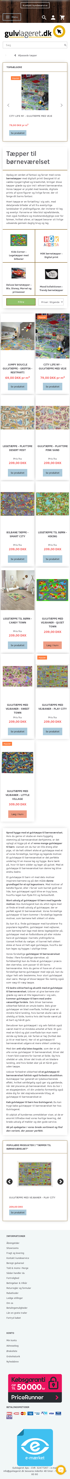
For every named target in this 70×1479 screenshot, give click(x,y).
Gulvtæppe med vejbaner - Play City (52, 706)
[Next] (60, 1182)
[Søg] (65, 45)
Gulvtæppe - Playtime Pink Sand (53, 448)
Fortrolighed (12, 1277)
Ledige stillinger (14, 1297)
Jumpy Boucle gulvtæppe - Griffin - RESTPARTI (17, 368)
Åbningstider (12, 1242)
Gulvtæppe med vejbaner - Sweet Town (17, 708)
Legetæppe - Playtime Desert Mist (17, 448)
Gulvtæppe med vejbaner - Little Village (17, 795)
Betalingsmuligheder (16, 1307)
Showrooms (12, 1247)
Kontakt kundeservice (35, 5)
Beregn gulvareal (15, 1262)
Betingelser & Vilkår (16, 1282)
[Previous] (9, 1182)
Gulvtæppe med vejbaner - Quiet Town (52, 622)
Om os (9, 1302)
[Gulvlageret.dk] (35, 30)
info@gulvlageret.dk (13, 1470)
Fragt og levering (15, 1252)
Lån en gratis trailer (16, 1312)
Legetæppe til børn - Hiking (52, 534)
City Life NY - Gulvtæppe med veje (30, 115)
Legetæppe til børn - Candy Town (17, 620)
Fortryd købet (13, 1317)
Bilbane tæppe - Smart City (17, 534)
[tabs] (44, 17)
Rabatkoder (12, 1292)
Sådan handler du (15, 1272)
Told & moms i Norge (17, 1267)
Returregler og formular (18, 1287)
